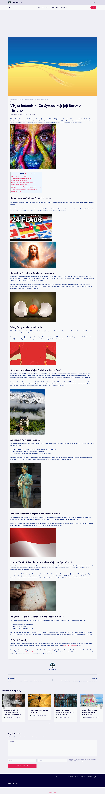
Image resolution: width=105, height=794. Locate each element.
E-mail (41, 760)
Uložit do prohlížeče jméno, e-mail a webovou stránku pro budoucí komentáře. (82, 759)
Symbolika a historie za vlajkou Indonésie (21, 178)
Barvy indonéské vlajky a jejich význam (21, 176)
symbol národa (49, 650)
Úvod (38, 7)
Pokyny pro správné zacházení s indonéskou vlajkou (24, 189)
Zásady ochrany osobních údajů (85, 777)
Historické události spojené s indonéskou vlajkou (23, 186)
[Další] (101, 707)
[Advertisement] (52, 21)
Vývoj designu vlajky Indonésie (19, 180)
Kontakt (70, 777)
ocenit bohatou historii (28, 652)
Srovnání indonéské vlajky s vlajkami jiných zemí (23, 182)
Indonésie (19, 102)
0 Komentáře (32, 114)
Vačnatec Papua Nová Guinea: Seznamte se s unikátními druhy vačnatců (12, 712)
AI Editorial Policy (52, 792)
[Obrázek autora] (11, 114)
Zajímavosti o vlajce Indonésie (19, 184)
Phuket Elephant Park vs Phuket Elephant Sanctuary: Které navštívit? (79, 680)
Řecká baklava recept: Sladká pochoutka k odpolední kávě (89, 712)
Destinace (13, 102)
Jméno (11, 760)
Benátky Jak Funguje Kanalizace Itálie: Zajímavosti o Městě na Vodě (65, 712)
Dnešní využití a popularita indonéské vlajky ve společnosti (26, 188)
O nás (94, 2)
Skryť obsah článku (29, 173)
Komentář (12, 741)
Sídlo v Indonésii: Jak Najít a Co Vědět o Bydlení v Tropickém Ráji (25, 680)
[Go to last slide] (4, 707)
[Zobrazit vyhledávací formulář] (9, 7)
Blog (93, 7)
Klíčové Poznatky (16, 191)
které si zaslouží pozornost (70, 645)
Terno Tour (16, 114)
